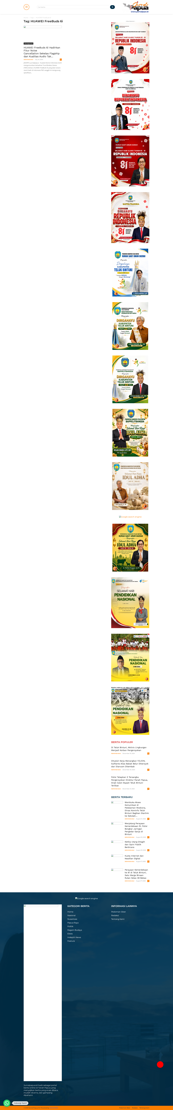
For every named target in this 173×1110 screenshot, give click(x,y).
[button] (160, 1064)
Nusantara (72, 919)
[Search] (112, 7)
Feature (71, 941)
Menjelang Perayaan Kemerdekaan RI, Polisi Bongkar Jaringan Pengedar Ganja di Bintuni (136, 828)
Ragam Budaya (74, 930)
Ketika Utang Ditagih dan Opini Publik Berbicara (135, 844)
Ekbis (70, 934)
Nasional (71, 915)
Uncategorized (28, 43)
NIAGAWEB (54, 1108)
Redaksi (115, 915)
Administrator (28, 59)
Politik (70, 926)
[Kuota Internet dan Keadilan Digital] (117, 860)
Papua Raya (72, 923)
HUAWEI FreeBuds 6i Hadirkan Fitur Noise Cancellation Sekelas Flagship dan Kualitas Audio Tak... (42, 52)
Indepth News (74, 937)
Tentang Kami (117, 919)
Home (26, 17)
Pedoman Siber (118, 912)
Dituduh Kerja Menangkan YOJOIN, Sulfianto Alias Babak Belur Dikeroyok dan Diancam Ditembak (129, 764)
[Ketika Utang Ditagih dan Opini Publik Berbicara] (117, 846)
